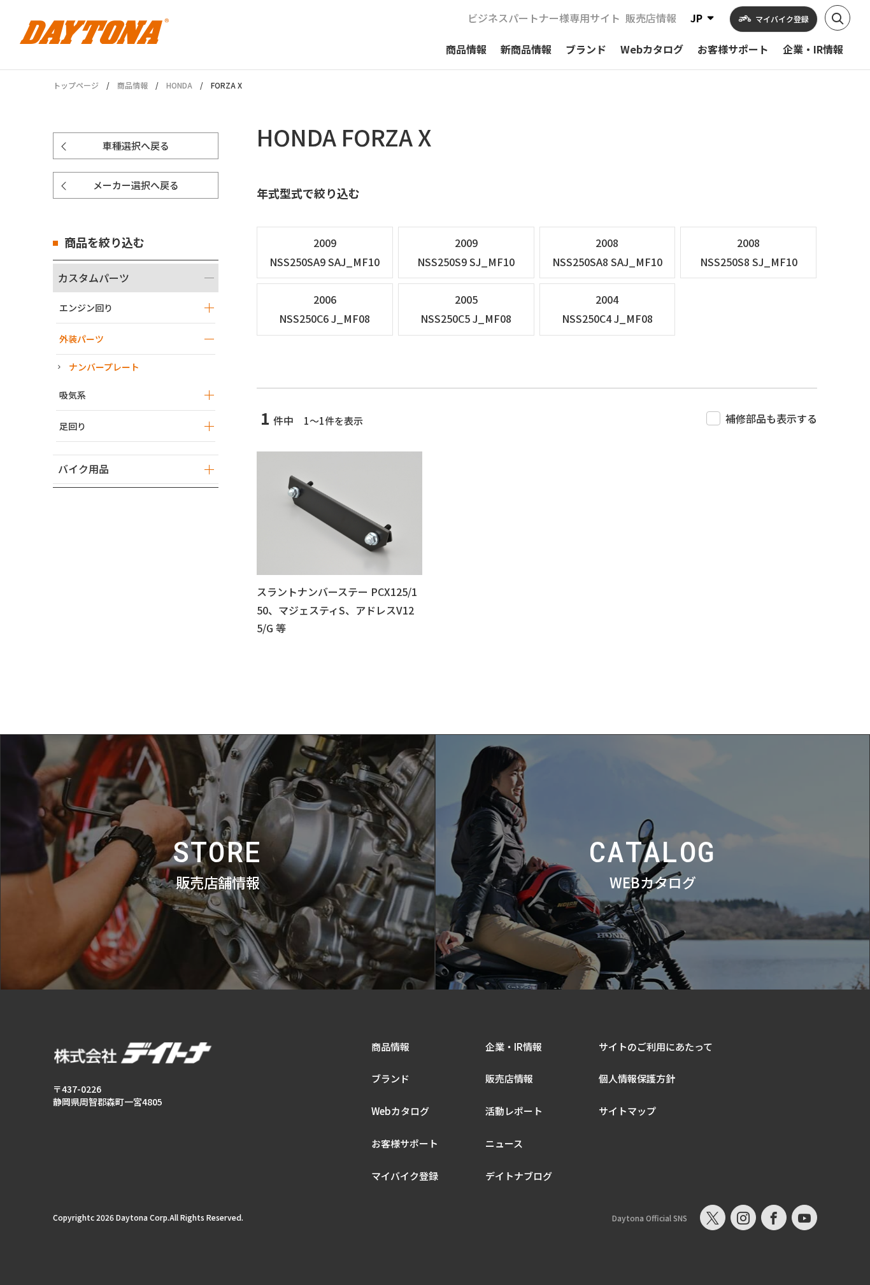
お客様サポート (404, 1143)
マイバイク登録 (404, 1175)
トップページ (76, 85)
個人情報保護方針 (637, 1078)
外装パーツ (81, 338)
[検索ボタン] (837, 18)
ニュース (504, 1143)
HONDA (179, 85)
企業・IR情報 (513, 1046)
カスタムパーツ (93, 277)
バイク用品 (83, 468)
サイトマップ (627, 1111)
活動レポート (514, 1111)
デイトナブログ (518, 1175)
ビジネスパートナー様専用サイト (543, 17)
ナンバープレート (104, 366)
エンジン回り (86, 307)
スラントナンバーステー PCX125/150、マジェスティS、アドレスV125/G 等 (337, 610)
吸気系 (72, 394)
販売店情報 (650, 17)
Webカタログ (400, 1111)
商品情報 (132, 85)
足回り (72, 426)
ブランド (390, 1078)
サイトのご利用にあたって (656, 1046)
